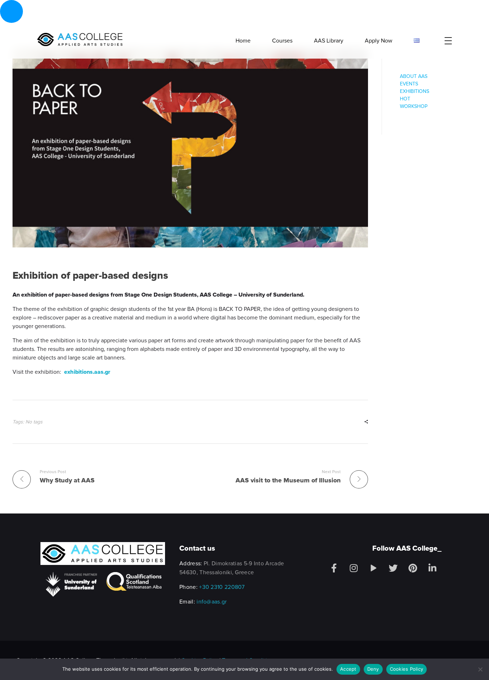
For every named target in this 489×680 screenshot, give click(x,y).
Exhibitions (414, 91)
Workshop (413, 106)
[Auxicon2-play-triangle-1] (373, 568)
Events (409, 84)
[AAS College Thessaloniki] (79, 39)
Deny (373, 669)
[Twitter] (393, 568)
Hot (405, 99)
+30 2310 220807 (222, 587)
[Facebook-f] (334, 568)
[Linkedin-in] (432, 568)
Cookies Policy (406, 669)
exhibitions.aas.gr (87, 372)
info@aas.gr (212, 601)
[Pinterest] (413, 568)
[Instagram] (354, 568)
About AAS (413, 76)
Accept (348, 669)
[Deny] (480, 669)
